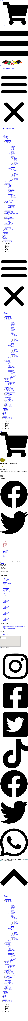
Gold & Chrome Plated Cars (11, 213)
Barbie (4, 547)
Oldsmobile (13, 164)
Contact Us (5, 136)
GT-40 (12, 149)
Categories (5, 137)
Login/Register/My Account (9, 68)
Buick (12, 154)
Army (9, 221)
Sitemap (4, 602)
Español (7, 248)
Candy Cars (8, 228)
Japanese (7, 203)
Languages (7, 243)
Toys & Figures (8, 141)
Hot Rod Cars (8, 210)
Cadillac (12, 156)
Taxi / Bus (7, 183)
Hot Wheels (5, 541)
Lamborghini (11, 189)
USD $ (4, 235)
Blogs (4, 584)
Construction (8, 181)
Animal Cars (8, 216)
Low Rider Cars (8, 217)
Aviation (7, 225)
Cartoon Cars (8, 140)
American (7, 142)
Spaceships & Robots (10, 214)
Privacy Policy (6, 600)
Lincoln (12, 145)
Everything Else (8, 224)
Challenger (16, 170)
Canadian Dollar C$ (7, 240)
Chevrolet (13, 157)
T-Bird (12, 148)
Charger (15, 172)
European (7, 184)
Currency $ (5, 233)
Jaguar (9, 187)
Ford (9, 143)
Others (9, 208)
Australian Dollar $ (7, 241)
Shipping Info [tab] (3, 564)
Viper (15, 173)
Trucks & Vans (8, 202)
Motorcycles (8, 227)
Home (4, 135)
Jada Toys (5, 543)
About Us (5, 578)
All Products (8, 138)
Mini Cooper (11, 192)
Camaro (15, 159)
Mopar (9, 168)
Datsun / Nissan (11, 205)
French (6, 249)
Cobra (12, 151)
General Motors (11, 153)
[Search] (26, 131)
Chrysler (13, 175)
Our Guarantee (6, 579)
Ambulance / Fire (9, 212)
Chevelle (15, 160)
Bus (12, 196)
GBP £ (4, 236)
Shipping (5, 230)
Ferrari (9, 186)
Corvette (15, 162)
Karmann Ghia (14, 195)
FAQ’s (4, 598)
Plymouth (13, 176)
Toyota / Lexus (11, 207)
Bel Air (15, 158)
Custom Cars (8, 201)
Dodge (12, 169)
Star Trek (5, 545)
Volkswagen (10, 194)
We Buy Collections (7, 583)
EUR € (4, 237)
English (7, 246)
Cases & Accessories (9, 218)
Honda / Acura (11, 206)
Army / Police (8, 219)
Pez (3, 546)
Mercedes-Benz (11, 190)
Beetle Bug (13, 197)
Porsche (10, 191)
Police (9, 222)
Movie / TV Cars (9, 229)
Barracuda (16, 178)
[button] (14, 98)
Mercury (13, 147)
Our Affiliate (5, 580)
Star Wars (5, 544)
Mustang (13, 146)
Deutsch (7, 251)
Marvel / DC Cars (9, 223)
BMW (9, 185)
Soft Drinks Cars (9, 211)
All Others (13, 152)
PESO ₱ (5, 238)
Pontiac (12, 165)
